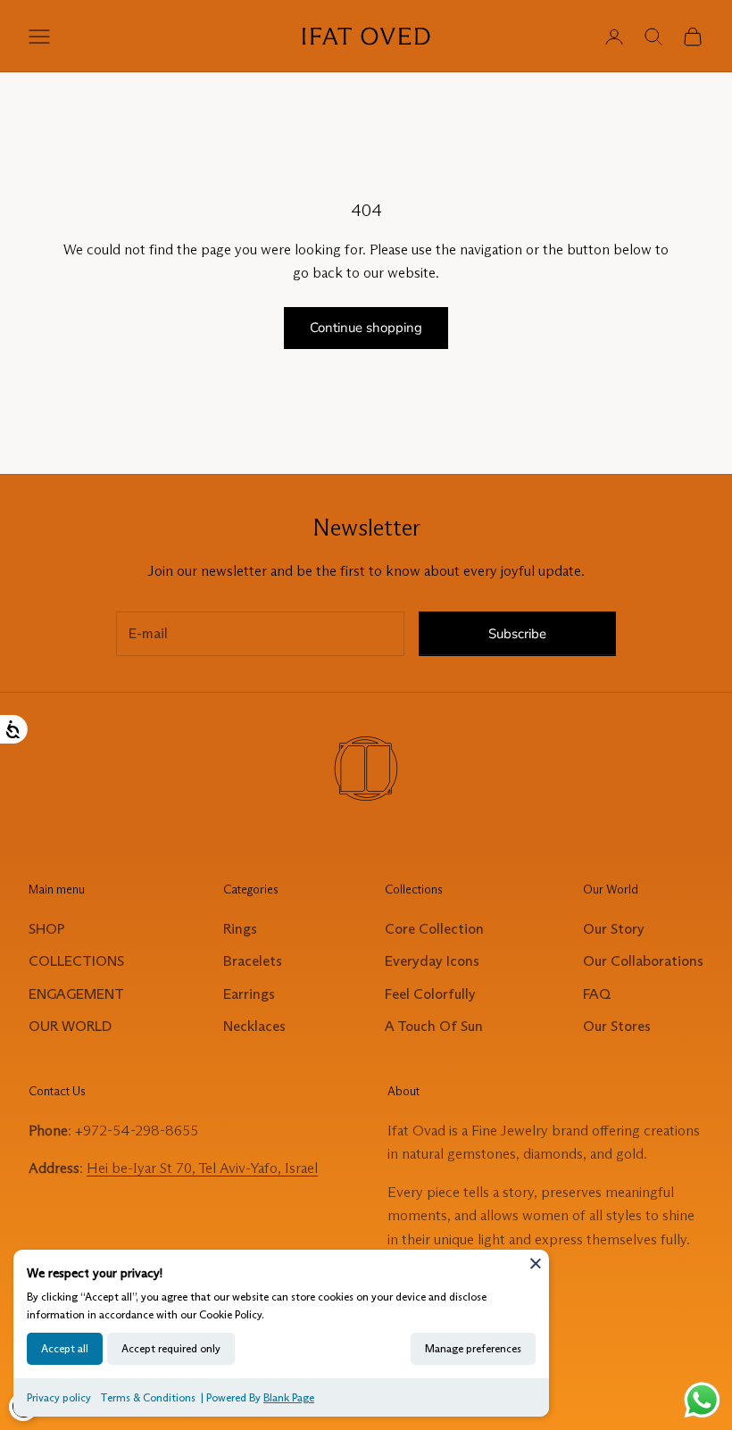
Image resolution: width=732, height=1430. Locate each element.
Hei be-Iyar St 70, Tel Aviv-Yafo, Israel (202, 1168)
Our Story (614, 928)
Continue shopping (366, 328)
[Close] (535, 1263)
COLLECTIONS (76, 960)
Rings (240, 928)
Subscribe (517, 634)
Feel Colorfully (430, 993)
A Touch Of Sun (434, 1026)
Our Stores (617, 1026)
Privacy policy (59, 1397)
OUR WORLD (70, 1026)
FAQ (597, 993)
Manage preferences (473, 1348)
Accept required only (170, 1348)
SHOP (47, 928)
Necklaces (254, 1026)
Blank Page (288, 1397)
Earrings (249, 993)
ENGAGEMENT (76, 993)
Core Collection (434, 928)
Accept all (64, 1348)
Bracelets (252, 960)
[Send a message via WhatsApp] (702, 1400)
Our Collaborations (643, 960)
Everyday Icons (432, 960)
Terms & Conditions (147, 1397)
